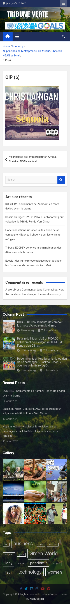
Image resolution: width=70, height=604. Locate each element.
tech (8, 572)
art (6, 544)
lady (8, 563)
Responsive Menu (63, 3)
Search (61, 180)
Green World (43, 553)
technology (30, 572)
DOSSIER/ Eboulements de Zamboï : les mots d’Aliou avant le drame (40, 323)
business (23, 543)
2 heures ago (27, 330)
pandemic (38, 563)
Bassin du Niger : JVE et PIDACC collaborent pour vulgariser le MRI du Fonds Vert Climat (40, 342)
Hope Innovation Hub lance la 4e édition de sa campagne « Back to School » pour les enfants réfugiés (32, 234)
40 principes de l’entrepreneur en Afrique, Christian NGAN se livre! (33, 159)
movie (21, 563)
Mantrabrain (37, 598)
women (54, 572)
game (21, 555)
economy (53, 544)
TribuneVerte (48, 330)
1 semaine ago (28, 350)
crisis (41, 544)
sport (56, 563)
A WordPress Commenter (20, 289)
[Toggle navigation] (17, 36)
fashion (9, 554)
